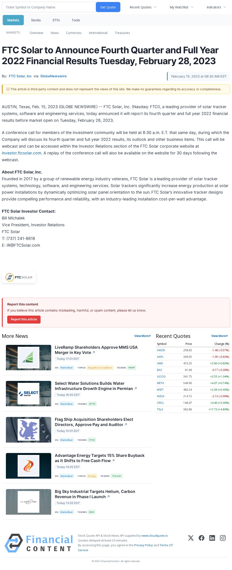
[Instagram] (222, 543)
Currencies (74, 33)
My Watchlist (179, 7)
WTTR (92, 404)
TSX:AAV (116, 476)
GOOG (161, 376)
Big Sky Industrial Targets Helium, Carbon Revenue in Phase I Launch (95, 494)
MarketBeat (66, 367)
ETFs (56, 20)
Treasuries (122, 33)
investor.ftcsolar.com (21, 153)
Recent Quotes (141, 7)
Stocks (36, 20)
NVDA (160, 396)
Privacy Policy (143, 545)
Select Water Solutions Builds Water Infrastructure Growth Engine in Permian (96, 386)
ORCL (160, 403)
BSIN (91, 512)
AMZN (161, 350)
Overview (36, 33)
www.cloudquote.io (155, 535)
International (98, 33)
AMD (160, 363)
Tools (76, 20)
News (55, 33)
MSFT (160, 390)
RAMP (131, 367)
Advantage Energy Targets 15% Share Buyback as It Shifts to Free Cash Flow (100, 458)
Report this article (24, 319)
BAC (159, 370)
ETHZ (92, 440)
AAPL (160, 357)
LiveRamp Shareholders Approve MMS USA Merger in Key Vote (96, 350)
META (160, 383)
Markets (13, 20)
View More (141, 336)
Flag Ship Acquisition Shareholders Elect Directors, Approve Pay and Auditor (94, 422)
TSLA (160, 409)
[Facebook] (201, 543)
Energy (92, 476)
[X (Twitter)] (191, 543)
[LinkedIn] (212, 543)
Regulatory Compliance (100, 367)
